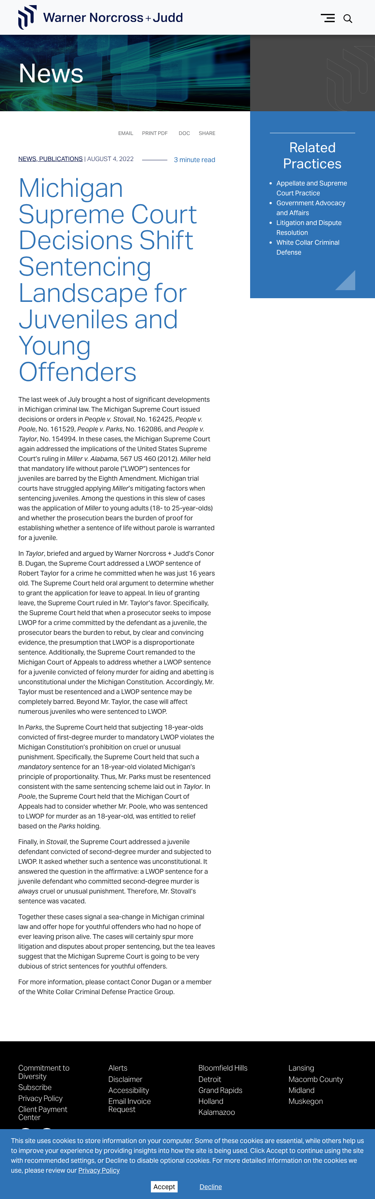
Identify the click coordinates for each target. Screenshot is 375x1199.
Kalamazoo (216, 1112)
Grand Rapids (220, 1090)
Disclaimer (125, 1079)
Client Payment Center (42, 1113)
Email (125, 133)
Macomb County (316, 1079)
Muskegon (306, 1101)
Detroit (209, 1079)
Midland (302, 1090)
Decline (211, 1187)
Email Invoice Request (129, 1105)
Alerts (117, 1067)
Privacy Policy (99, 1170)
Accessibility (128, 1090)
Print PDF (155, 133)
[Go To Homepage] (100, 17)
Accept (164, 1187)
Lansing (301, 1067)
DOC (184, 133)
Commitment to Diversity (44, 1071)
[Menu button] (327, 17)
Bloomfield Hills (223, 1067)
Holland (210, 1101)
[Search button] (348, 18)
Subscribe (35, 1087)
